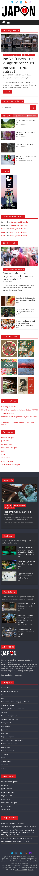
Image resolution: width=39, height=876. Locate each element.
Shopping (4, 754)
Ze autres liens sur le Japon (10, 465)
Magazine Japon (6, 444)
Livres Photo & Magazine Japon (12, 740)
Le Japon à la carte (7, 792)
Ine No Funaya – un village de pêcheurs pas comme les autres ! (18, 65)
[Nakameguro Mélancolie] (19, 485)
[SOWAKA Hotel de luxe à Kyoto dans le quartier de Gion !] (9, 603)
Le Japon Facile (6, 796)
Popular (8, 116)
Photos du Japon (7, 806)
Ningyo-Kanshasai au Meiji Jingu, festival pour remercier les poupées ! (25, 323)
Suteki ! (3, 454)
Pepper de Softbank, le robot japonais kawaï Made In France (25, 576)
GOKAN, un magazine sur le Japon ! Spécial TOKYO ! (19, 410)
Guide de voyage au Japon (12, 55)
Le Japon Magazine (28, 55)
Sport (3, 758)
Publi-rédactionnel (7, 751)
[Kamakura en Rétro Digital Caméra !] (8, 131)
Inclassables (5, 726)
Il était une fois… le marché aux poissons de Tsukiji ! (26, 632)
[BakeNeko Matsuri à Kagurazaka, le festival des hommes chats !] (19, 248)
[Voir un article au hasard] (35, 22)
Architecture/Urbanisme (9, 691)
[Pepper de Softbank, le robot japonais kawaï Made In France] (9, 572)
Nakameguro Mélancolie (19, 222)
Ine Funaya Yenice (15, 78)
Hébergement (6, 723)
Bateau (29, 75)
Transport (4, 768)
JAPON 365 (5, 441)
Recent (20, 116)
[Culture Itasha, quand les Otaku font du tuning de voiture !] (9, 561)
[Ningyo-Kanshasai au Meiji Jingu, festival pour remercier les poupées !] (8, 320)
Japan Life (8, 505)
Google (30, 869)
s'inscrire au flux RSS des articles (12, 861)
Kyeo (35, 859)
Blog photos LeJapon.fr (9, 782)
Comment (32, 116)
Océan (29, 78)
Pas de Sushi (5, 747)
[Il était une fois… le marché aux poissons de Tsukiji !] (9, 628)
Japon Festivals (6, 789)
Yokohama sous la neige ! (25, 144)
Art (2, 695)
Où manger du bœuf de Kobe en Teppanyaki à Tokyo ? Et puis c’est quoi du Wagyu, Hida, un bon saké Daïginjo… (18, 832)
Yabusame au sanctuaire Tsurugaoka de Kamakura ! (25, 310)
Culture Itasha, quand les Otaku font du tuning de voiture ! (26, 564)
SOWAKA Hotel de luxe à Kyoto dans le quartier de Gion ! (26, 606)
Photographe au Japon (9, 448)
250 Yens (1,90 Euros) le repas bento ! (14, 838)
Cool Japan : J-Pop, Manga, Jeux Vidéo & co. (16, 702)
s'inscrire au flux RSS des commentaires (24, 862)
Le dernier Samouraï (8, 823)
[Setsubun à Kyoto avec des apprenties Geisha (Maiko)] (8, 297)
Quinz (3, 451)
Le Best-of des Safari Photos (11, 842)
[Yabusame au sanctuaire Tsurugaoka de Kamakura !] (8, 308)
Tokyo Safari (5, 458)
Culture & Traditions (8, 705)
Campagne (6, 78)
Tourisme (4, 765)
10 (19, 314)
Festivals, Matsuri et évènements (14, 269)
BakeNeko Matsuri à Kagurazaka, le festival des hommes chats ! (18, 276)
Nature (24, 78)
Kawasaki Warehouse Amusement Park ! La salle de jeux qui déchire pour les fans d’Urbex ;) (26, 551)
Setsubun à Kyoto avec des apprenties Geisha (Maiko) (25, 299)
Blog (2, 698)
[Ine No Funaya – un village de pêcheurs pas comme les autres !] (19, 35)
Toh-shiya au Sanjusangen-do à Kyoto (14, 827)
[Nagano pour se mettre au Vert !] (8, 119)
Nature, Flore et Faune (9, 744)
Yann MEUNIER (8, 75)
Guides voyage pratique (9, 719)
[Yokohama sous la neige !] (8, 143)
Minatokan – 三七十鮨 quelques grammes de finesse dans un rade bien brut (25, 619)
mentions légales (21, 869)
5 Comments (21, 124)
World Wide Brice (7, 461)
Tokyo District (9, 508)
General (4, 712)
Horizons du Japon (7, 437)
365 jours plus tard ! (8, 413)
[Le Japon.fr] (3, 22)
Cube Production (14, 859)
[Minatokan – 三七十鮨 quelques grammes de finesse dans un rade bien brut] (9, 614)
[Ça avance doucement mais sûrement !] (8, 155)
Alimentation (5, 688)
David (6, 282)
